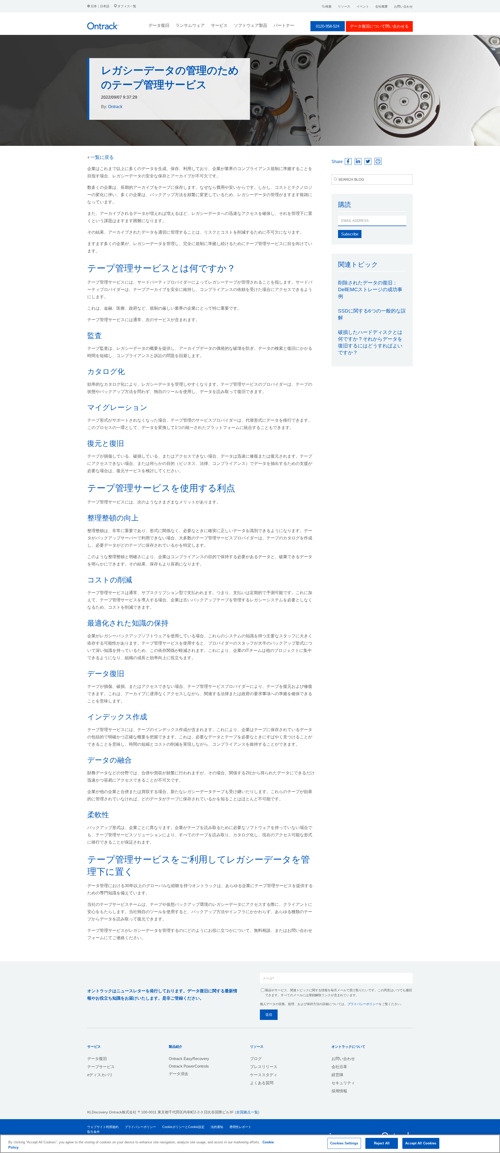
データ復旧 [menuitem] (97, 1058)
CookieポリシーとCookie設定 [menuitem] (183, 1127)
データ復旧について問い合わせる (379, 26)
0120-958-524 (327, 26)
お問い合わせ (403, 6)
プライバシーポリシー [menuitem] (140, 1127)
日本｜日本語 (100, 6)
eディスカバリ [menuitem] (100, 1075)
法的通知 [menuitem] (217, 1127)
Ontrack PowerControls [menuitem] (189, 1066)
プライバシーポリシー (363, 1004)
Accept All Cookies (420, 1143)
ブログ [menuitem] (256, 1058)
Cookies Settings (344, 1143)
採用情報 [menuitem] (339, 1091)
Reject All (382, 1143)
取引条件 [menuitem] (93, 1132)
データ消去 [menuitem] (178, 1073)
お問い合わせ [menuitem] (343, 1058)
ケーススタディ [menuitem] (263, 1075)
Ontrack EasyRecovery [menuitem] (189, 1058)
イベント (363, 6)
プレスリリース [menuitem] (263, 1066)
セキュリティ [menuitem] (343, 1083)
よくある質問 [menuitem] (261, 1083)
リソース (344, 6)
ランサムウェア (190, 25)
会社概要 (381, 6)
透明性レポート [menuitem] (240, 1127)
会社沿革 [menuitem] (339, 1066)
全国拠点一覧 (247, 1112)
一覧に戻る (101, 157)
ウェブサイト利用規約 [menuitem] (102, 1127)
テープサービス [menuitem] (101, 1066)
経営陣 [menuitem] (337, 1075)
